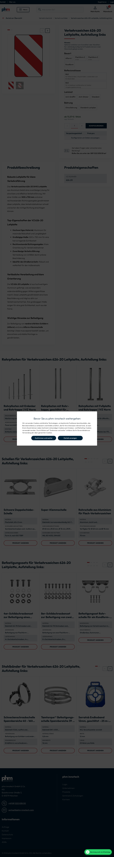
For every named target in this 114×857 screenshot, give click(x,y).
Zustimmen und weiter (44, 438)
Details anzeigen (70, 438)
